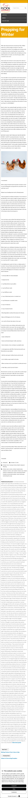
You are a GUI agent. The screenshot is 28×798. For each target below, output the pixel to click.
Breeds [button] (4, 17)
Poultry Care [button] (5, 20)
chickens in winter (7, 470)
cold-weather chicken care (17, 470)
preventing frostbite (11, 474)
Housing (11, 465)
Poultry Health (17, 465)
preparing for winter (11, 472)
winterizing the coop (7, 475)
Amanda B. (5, 462)
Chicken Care (6, 465)
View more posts (16, 742)
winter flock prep (20, 474)
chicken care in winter (7, 469)
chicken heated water (18, 469)
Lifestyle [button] (4, 15)
